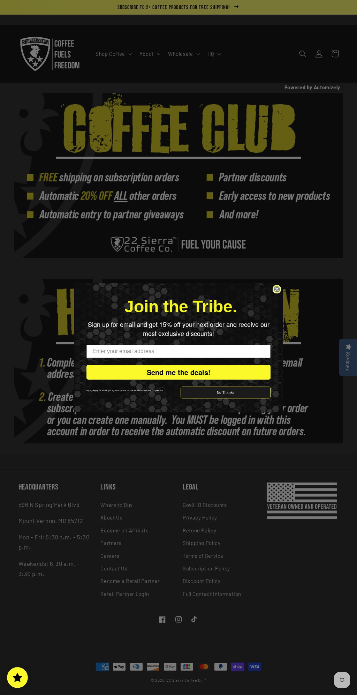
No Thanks (225, 392)
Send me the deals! (179, 372)
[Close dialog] (276, 289)
